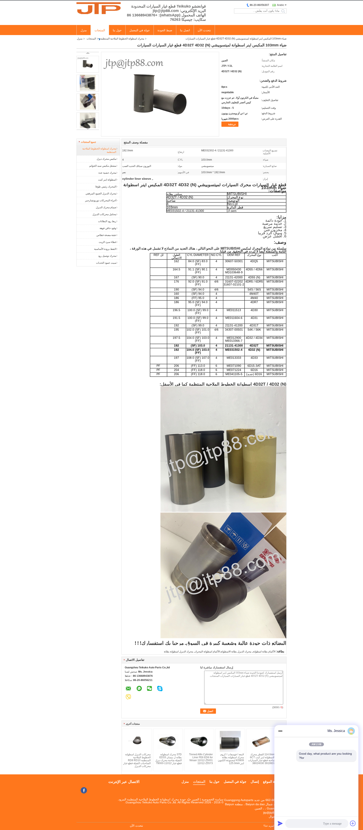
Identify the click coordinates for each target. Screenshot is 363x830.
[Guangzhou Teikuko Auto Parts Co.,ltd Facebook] (84, 790)
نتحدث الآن (204, 30)
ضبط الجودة (165, 30)
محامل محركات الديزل (104, 214)
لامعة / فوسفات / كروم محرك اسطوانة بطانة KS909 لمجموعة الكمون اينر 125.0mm (231, 759)
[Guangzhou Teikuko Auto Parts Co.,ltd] (99, 8)
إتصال (255, 781)
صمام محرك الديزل (106, 207)
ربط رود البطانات (107, 221)
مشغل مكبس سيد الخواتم (102, 165)
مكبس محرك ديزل (106, 158)
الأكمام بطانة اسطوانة (264, 651)
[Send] (280, 823)
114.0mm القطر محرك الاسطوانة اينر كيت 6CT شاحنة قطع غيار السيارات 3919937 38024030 (261, 759)
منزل (83, 30)
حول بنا (117, 30)
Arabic (280, 5)
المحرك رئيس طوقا (105, 186)
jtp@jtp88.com (272, 812)
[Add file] (353, 823)
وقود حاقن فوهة (108, 228)
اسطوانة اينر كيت (107, 179)
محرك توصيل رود (107, 255)
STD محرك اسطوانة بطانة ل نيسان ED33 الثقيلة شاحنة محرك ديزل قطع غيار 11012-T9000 (168, 759)
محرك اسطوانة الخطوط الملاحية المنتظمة (122, 38)
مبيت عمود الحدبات (106, 262)
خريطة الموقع (272, 781)
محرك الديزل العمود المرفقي (100, 193)
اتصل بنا (185, 30)
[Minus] (280, 730)
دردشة (232, 124)
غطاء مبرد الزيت (107, 242)
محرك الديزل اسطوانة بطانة (178, 651)
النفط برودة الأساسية (105, 248)
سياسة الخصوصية (213, 799)
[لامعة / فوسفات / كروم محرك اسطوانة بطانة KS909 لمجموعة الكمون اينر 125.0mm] (230, 741)
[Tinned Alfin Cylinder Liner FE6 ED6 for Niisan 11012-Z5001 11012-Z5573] (199, 741)
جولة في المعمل (139, 30)
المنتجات (100, 30)
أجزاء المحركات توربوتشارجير (100, 200)
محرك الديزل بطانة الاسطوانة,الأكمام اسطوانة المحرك (223, 651)
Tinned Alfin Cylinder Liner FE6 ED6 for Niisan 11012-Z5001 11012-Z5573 (201, 759)
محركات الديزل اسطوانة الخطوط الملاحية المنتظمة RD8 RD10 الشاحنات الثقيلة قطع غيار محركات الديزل (137, 760)
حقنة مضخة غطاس (106, 235)
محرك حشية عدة (107, 172)
